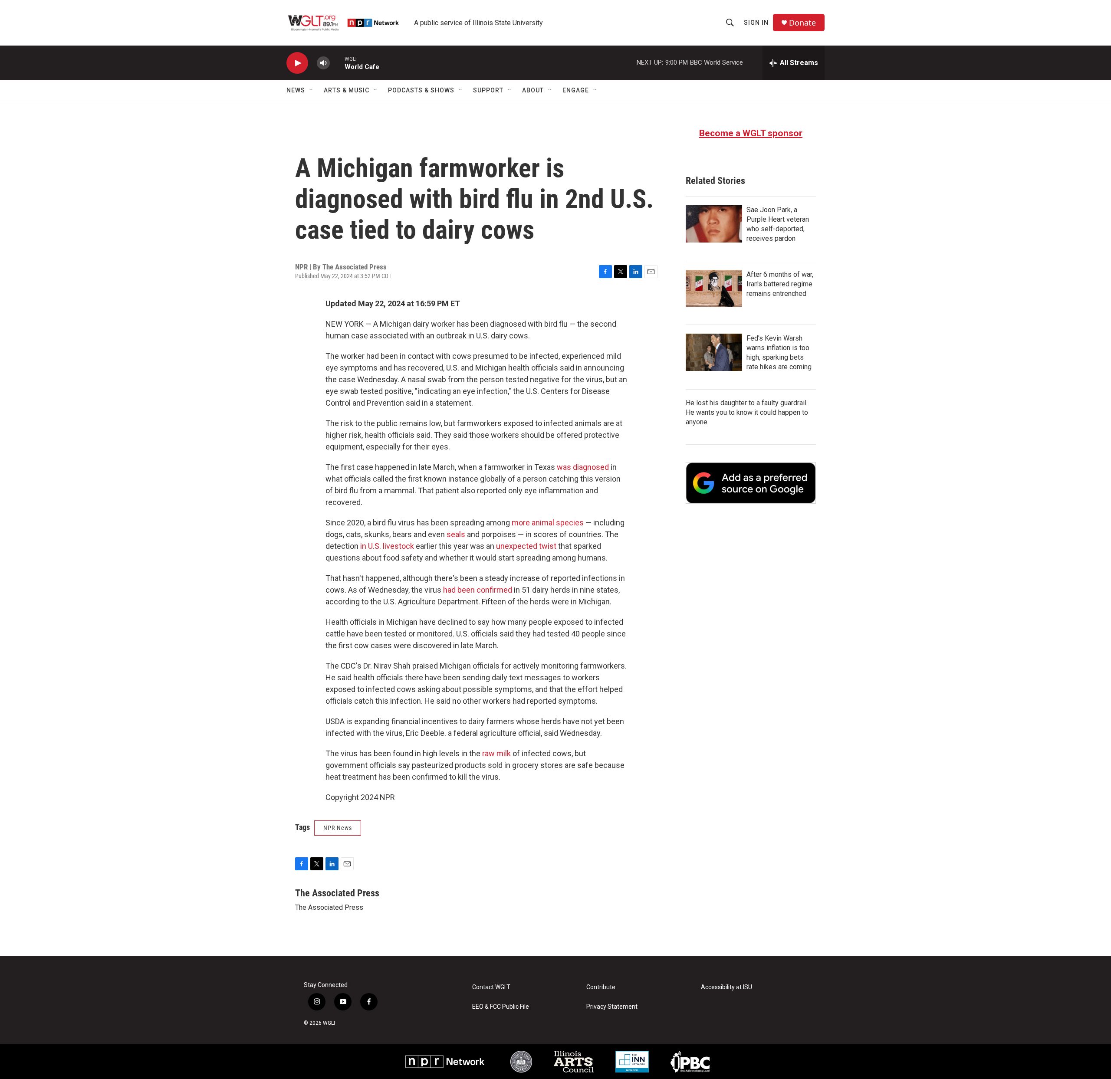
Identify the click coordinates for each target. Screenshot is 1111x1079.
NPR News (337, 827)
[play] (297, 63)
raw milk (496, 753)
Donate (802, 22)
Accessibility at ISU (726, 987)
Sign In (756, 22)
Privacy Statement (612, 1007)
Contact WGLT (491, 987)
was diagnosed (583, 467)
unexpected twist (526, 546)
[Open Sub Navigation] (311, 90)
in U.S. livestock (387, 546)
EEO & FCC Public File (500, 1007)
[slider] (337, 62)
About (533, 90)
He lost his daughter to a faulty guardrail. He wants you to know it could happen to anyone (747, 412)
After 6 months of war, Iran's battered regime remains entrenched (779, 284)
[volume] (323, 63)
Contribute (600, 987)
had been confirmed (477, 589)
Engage (575, 90)
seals (456, 534)
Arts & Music (346, 90)
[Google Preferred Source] (750, 482)
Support (488, 90)
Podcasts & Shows (421, 90)
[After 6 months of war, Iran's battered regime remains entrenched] (714, 288)
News (295, 90)
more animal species (548, 522)
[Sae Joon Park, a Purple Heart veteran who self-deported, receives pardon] (714, 224)
